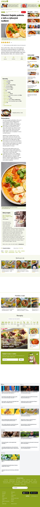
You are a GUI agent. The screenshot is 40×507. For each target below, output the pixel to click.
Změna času (28, 479)
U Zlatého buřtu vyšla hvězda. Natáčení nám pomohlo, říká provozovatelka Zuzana (29, 397)
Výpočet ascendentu (27, 482)
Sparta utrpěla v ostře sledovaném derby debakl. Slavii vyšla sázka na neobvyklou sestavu (10, 402)
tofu (4, 87)
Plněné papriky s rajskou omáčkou (32, 36)
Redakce (12, 501)
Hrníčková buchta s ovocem (32, 23)
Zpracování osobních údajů (15, 498)
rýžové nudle (5, 99)
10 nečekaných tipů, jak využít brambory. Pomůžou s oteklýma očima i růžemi (10, 466)
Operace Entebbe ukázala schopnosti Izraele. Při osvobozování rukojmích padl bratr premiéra (9, 420)
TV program (23, 479)
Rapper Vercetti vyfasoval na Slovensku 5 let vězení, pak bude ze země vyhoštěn (29, 443)
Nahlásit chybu (4, 503)
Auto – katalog (18, 481)
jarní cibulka (5, 83)
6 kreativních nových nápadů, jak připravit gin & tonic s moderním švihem (32, 95)
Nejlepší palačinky (17, 484)
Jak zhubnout (6, 479)
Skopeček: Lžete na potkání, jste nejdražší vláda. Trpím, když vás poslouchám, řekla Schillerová (10, 392)
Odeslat (21, 359)
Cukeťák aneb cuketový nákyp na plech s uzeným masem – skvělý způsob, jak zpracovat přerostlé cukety (13, 6)
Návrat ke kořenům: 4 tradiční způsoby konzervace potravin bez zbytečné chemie (28, 425)
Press (12, 493)
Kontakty (12, 496)
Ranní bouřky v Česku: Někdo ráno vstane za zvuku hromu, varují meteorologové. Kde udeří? (9, 397)
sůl (3, 104)
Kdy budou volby (5, 481)
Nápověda (12, 499)
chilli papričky (5, 101)
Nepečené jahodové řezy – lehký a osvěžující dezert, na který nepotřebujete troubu (33, 5)
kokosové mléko (6, 98)
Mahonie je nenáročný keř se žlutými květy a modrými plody (10, 461)
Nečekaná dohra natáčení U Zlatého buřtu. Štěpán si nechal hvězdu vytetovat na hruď (29, 402)
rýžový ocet (5, 96)
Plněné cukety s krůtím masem (33, 17)
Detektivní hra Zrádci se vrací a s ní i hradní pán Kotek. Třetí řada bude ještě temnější (29, 392)
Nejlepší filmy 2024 (12, 479)
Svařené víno (35, 481)
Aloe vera (13, 482)
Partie (32, 479)
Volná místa (3, 493)
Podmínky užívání (4, 498)
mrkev (4, 86)
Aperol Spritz (30, 29)
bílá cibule (5, 80)
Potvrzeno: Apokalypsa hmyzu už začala (8, 414)
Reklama (3, 495)
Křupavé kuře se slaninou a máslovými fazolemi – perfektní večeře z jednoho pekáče (23, 270)
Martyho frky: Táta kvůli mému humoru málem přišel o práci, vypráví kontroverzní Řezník (29, 438)
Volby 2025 (30, 481)
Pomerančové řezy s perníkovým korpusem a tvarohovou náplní (32, 69)
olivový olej (5, 92)
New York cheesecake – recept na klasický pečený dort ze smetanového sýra (32, 86)
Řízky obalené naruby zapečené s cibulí (32, 62)
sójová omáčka (6, 95)
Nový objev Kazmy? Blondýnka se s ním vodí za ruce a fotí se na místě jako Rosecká (29, 448)
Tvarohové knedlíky (34, 482)
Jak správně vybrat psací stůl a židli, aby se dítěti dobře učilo (10, 470)
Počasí (35, 479)
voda (4, 90)
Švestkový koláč (23, 484)
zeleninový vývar (6, 93)
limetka (4, 102)
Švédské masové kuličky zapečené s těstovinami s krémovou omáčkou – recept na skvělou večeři (12, 342)
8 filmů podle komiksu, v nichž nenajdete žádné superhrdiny (9, 443)
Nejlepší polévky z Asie (18, 112)
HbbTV (3, 496)
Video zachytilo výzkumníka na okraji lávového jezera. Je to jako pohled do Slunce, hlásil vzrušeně (10, 425)
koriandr (4, 89)
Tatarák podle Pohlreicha (7, 482)
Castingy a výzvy (13, 495)
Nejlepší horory (18, 479)
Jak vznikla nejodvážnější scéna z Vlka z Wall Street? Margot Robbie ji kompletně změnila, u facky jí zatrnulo (10, 448)
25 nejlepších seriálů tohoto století (7, 437)
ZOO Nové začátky (12, 481)
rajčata (4, 84)
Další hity (36, 11)
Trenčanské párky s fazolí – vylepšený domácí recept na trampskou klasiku (32, 78)
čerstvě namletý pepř (7, 105)
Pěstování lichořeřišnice (19, 482)
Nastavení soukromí (14, 503)
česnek (4, 81)
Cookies (3, 499)
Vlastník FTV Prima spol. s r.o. (5, 502)
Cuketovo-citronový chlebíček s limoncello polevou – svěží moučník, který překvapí (8, 270)
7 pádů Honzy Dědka (24, 481)
